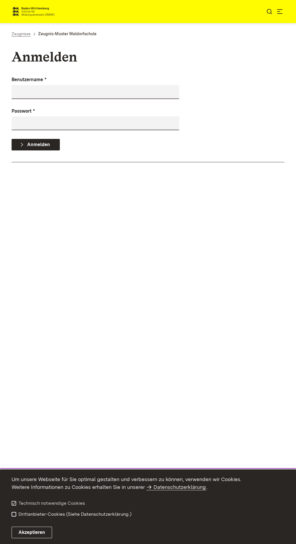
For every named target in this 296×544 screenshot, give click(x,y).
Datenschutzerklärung (179, 487)
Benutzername (29, 79)
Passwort (23, 111)
